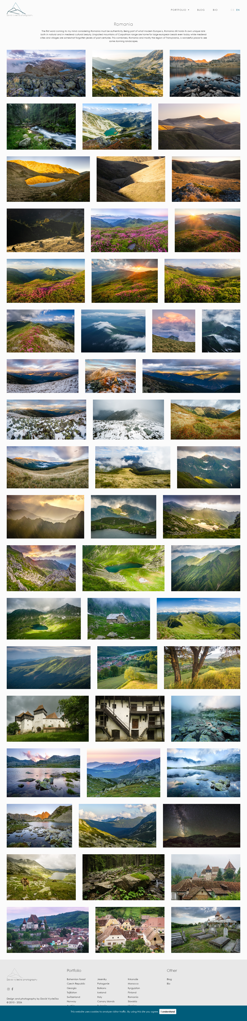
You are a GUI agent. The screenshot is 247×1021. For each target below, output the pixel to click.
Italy (99, 997)
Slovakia (132, 1001)
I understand (168, 1012)
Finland (132, 992)
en (238, 10)
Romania (133, 997)
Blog (201, 10)
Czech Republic (76, 984)
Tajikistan (72, 992)
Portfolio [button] (179, 10)
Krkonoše (133, 979)
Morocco (133, 984)
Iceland (101, 992)
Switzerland (73, 997)
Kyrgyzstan (134, 988)
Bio (215, 10)
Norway (71, 1001)
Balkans (101, 988)
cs (232, 10)
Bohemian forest (76, 979)
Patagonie (103, 984)
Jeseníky (102, 979)
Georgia (71, 988)
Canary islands (105, 1001)
